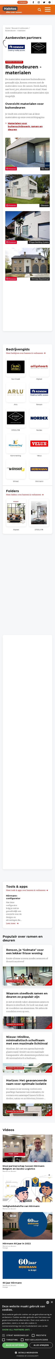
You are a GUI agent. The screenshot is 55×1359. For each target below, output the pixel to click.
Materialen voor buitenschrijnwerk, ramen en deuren (25, 126)
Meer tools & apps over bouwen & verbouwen (25, 890)
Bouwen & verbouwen (20, 28)
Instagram (39, 2)
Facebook (33, 2)
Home (7, 28)
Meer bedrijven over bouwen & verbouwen (24, 353)
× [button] (52, 1302)
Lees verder (43, 1326)
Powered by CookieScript (27, 1356)
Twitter (44, 2)
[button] (27, 1330)
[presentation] (27, 1095)
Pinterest (49, 2)
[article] (16, 49)
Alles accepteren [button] (15, 1345)
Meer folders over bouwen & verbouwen (23, 495)
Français (22, 2)
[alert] (27, 1329)
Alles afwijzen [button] (41, 1345)
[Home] (12, 9)
